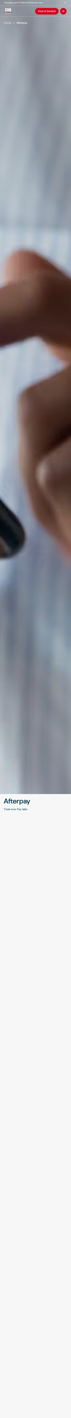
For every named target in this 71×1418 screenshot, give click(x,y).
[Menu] (63, 11)
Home (7, 22)
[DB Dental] (9, 11)
